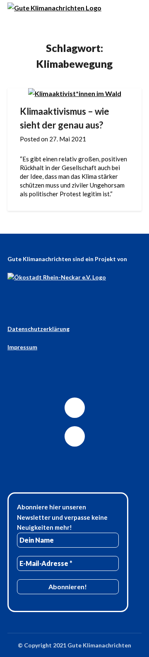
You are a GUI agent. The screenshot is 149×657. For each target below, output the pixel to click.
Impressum (22, 347)
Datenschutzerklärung (38, 328)
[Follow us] (75, 408)
